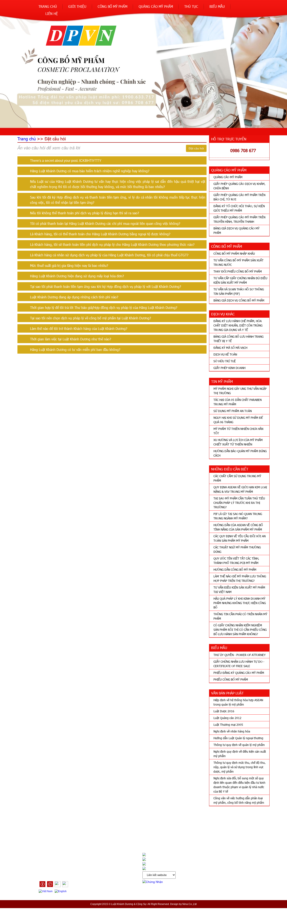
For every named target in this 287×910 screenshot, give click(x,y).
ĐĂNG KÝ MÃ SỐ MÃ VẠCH (230, 348)
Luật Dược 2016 (223, 711)
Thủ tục (191, 6)
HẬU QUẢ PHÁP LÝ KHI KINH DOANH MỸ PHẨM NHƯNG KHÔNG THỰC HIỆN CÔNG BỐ (239, 603)
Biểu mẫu (217, 6)
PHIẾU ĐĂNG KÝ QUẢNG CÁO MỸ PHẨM (238, 673)
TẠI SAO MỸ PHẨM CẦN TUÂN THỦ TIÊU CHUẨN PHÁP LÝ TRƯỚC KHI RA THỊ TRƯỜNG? (239, 502)
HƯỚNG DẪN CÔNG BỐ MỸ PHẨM (234, 570)
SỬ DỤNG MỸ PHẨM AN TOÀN (232, 411)
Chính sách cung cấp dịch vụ (183, 837)
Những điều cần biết (105, 837)
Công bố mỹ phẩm (112, 6)
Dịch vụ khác (47, 837)
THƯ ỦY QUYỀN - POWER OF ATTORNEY (239, 655)
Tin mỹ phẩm (74, 837)
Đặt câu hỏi (196, 148)
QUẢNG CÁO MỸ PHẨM (227, 177)
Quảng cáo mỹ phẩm (156, 6)
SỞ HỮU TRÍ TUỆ (224, 361)
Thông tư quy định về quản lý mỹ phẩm (239, 745)
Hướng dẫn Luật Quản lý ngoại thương (238, 738)
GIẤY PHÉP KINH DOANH (229, 368)
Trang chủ (47, 6)
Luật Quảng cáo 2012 (227, 718)
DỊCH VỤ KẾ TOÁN (225, 354)
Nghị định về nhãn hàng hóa (231, 731)
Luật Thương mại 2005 (228, 725)
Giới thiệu (77, 6)
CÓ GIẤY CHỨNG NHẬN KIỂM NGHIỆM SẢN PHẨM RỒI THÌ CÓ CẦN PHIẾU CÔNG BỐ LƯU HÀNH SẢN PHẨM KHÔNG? (240, 629)
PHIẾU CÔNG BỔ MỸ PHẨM (230, 679)
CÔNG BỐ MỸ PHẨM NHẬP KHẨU (234, 253)
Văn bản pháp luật (141, 837)
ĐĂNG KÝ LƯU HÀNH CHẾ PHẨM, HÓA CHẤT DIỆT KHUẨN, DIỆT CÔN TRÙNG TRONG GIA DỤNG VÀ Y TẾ (237, 325)
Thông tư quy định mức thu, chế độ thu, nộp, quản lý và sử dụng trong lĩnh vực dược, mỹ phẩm (239, 767)
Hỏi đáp (218, 837)
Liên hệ (51, 13)
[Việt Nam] (46, 891)
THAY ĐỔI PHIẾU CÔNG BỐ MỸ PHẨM (237, 271)
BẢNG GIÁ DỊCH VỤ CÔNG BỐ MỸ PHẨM (238, 300)
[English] (61, 891)
